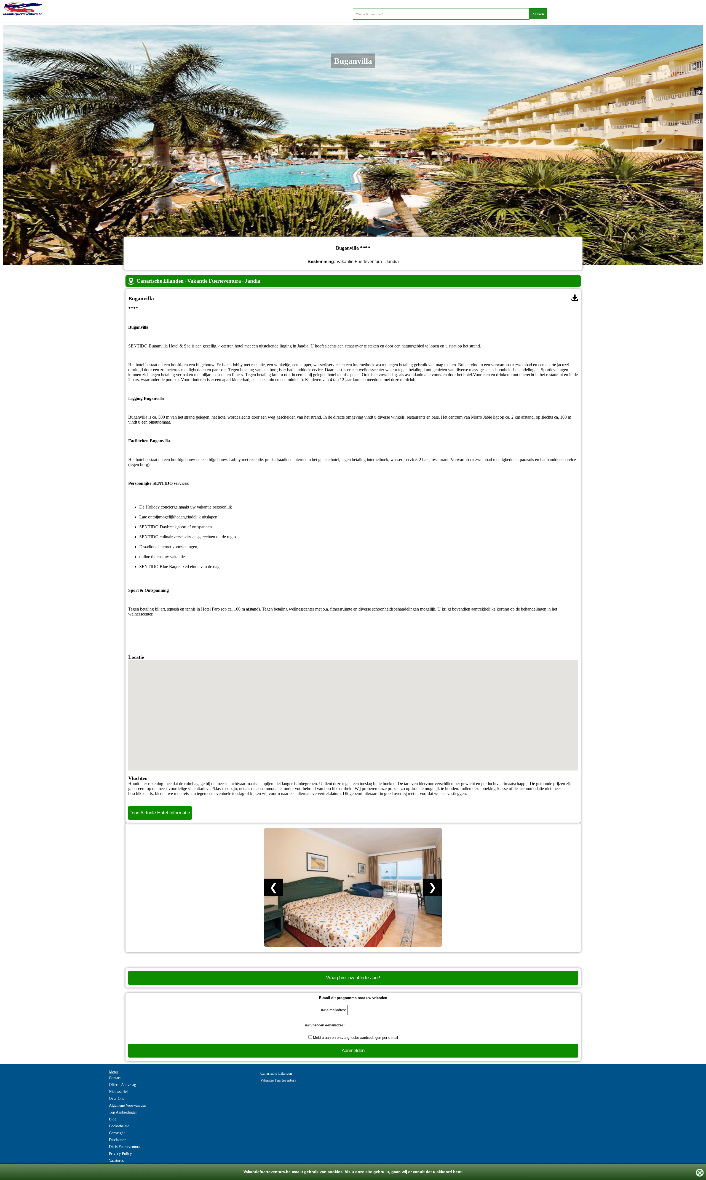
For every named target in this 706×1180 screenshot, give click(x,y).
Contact (115, 1078)
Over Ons (116, 1098)
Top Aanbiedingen (123, 1112)
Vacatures (116, 1160)
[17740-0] (574, 298)
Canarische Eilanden (160, 281)
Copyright (117, 1133)
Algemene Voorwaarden (127, 1105)
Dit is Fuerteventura (124, 1147)
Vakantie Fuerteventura (214, 281)
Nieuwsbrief (118, 1092)
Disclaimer (117, 1140)
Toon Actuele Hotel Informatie (160, 812)
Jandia (252, 281)
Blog (112, 1119)
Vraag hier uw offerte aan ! (353, 977)
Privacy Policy (120, 1154)
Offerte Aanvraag (122, 1085)
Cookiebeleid (119, 1126)
